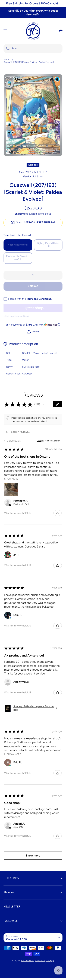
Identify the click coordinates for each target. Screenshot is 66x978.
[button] (60, 31)
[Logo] (33, 31)
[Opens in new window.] (10, 557)
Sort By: (40, 441)
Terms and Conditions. (39, 298)
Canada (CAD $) (16, 939)
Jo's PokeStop (27, 960)
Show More (11, 478)
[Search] (7, 48)
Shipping (20, 213)
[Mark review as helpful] (57, 513)
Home (6, 59)
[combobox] (33, 48)
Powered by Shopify (44, 960)
